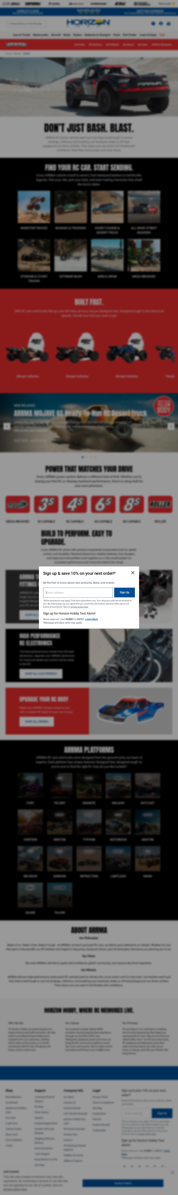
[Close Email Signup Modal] (133, 573)
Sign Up (124, 592)
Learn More (91, 619)
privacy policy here (79, 607)
